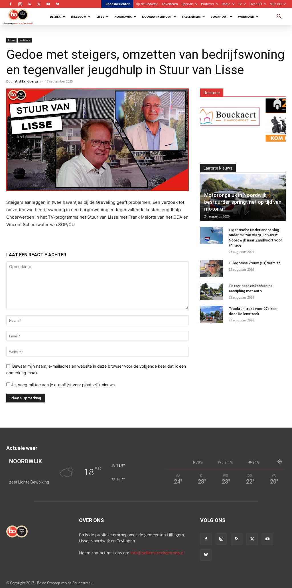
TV (240, 4)
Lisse (100, 17)
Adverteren (170, 4)
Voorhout (219, 17)
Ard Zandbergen (27, 81)
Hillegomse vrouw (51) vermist (254, 263)
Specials (187, 4)
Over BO (256, 4)
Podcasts (207, 4)
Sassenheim (191, 17)
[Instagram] (20, 4)
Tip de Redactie (146, 4)
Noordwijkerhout (157, 17)
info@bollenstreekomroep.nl (157, 552)
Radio (226, 4)
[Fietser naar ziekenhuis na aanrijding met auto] (211, 291)
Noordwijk (123, 17)
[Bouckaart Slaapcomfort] (216, 117)
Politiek (25, 40)
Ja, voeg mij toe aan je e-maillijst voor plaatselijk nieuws (62, 384)
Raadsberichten (118, 4)
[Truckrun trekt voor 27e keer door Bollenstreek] (211, 314)
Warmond (246, 17)
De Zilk (55, 17)
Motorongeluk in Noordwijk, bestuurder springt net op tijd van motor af (242, 202)
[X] (39, 4)
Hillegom (78, 17)
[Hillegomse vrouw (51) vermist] (211, 268)
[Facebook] (10, 4)
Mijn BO (276, 4)
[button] (279, 17)
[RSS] (29, 4)
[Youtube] (48, 4)
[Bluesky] (57, 4)
